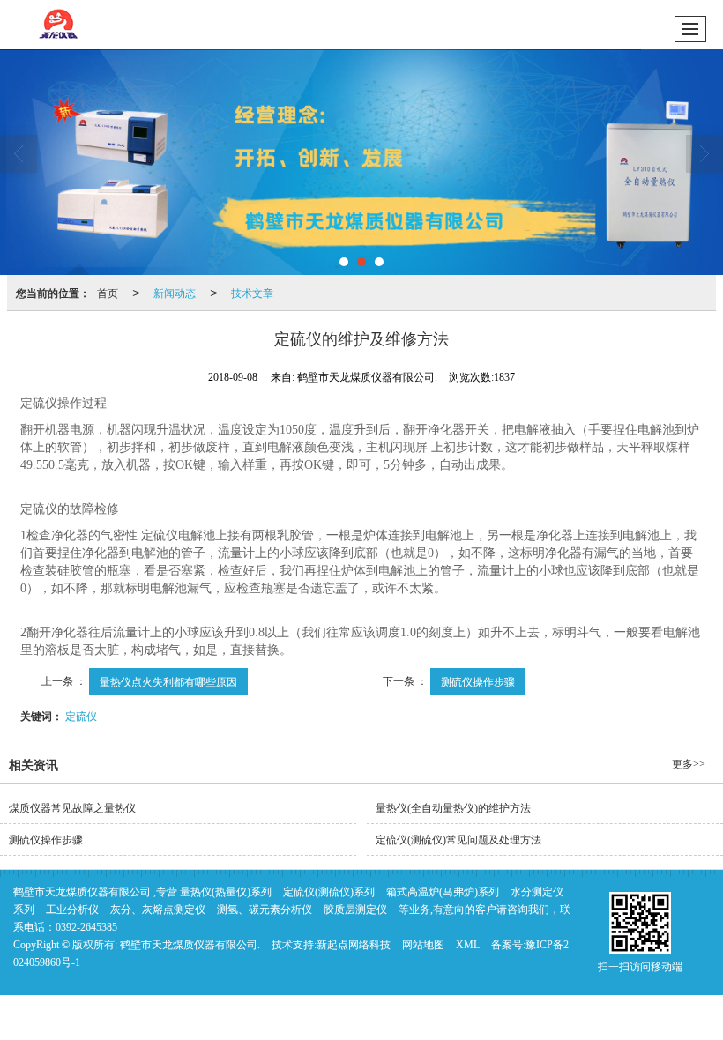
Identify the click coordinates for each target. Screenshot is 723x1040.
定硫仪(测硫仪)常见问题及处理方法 (458, 840)
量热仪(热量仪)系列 (226, 892)
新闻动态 (174, 292)
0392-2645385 (86, 927)
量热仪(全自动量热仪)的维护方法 (453, 808)
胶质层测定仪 (355, 909)
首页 (107, 292)
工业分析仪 (72, 909)
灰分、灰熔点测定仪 (157, 909)
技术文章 (252, 292)
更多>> (688, 764)
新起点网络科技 (354, 945)
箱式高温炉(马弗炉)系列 (442, 892)
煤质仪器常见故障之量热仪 (72, 808)
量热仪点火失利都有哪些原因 (168, 680)
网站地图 (423, 945)
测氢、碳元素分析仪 (264, 909)
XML (468, 945)
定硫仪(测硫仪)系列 (329, 892)
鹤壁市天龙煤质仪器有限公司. (190, 945)
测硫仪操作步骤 (478, 680)
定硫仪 (81, 715)
